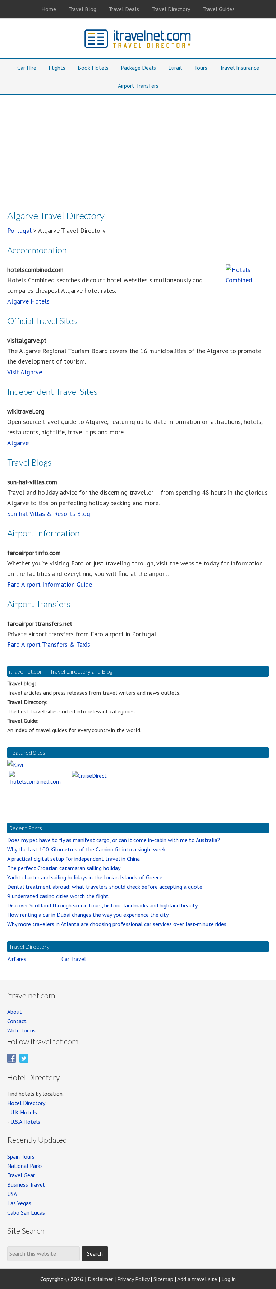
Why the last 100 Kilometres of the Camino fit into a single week (86, 849)
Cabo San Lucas (26, 1212)
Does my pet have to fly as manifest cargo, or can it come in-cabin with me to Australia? (113, 840)
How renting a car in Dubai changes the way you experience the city (88, 914)
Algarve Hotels (28, 301)
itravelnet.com (138, 40)
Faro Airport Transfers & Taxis (48, 644)
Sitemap (163, 1279)
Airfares (17, 958)
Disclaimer (100, 1279)
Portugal (19, 230)
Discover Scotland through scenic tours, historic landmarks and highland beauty (102, 905)
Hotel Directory (26, 1102)
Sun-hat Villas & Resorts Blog (48, 513)
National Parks (25, 1165)
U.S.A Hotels (25, 1121)
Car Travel (73, 958)
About (14, 1011)
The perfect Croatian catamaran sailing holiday (63, 868)
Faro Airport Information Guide (49, 584)
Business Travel (26, 1184)
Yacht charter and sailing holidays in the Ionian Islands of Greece (84, 877)
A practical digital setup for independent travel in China (73, 858)
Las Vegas (19, 1203)
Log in (228, 1279)
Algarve (18, 443)
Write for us (21, 1030)
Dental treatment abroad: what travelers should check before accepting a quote (104, 886)
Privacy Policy (133, 1279)
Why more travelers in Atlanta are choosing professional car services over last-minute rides (116, 924)
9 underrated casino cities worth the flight (58, 896)
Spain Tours (20, 1156)
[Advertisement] (138, 148)
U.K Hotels (23, 1112)
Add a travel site (197, 1279)
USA (12, 1193)
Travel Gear (21, 1175)
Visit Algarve (24, 372)
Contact (17, 1021)
